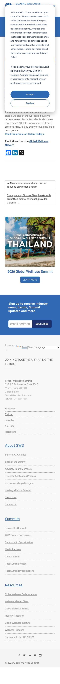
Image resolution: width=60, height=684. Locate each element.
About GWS (14, 445)
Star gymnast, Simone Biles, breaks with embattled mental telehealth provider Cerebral (29, 199)
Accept (30, 94)
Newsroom (10, 497)
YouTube (9, 426)
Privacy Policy (10, 395)
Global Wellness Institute (17, 623)
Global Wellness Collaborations (21, 594)
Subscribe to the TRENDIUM (19, 637)
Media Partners (13, 549)
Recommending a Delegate (19, 483)
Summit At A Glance (15, 454)
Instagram (10, 431)
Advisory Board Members (18, 469)
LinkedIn (9, 420)
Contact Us (10, 504)
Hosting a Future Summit (18, 490)
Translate (27, 347)
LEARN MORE (30, 279)
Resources (13, 585)
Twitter (9, 414)
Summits (12, 519)
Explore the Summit (15, 528)
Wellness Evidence (14, 630)
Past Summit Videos (15, 563)
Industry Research (14, 615)
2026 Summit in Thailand (18, 535)
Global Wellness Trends (17, 608)
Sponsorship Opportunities (19, 542)
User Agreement (25, 395)
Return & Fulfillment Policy (16, 399)
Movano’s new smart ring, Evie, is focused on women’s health (26, 185)
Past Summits (12, 556)
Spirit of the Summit (15, 461)
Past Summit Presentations (19, 571)
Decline (30, 103)
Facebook (10, 408)
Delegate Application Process (20, 476)
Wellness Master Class (16, 601)
